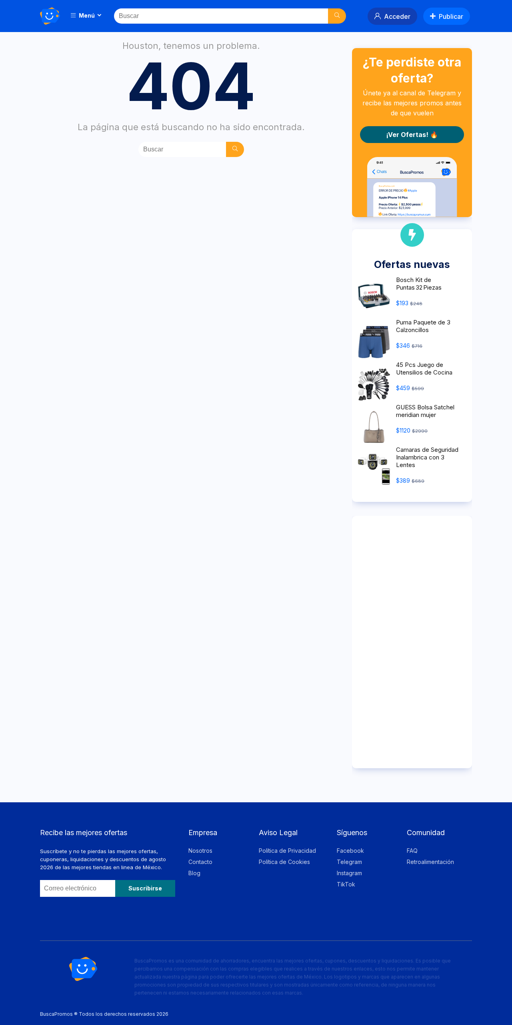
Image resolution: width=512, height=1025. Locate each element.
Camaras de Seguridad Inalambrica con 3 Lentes (427, 457)
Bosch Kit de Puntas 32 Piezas (419, 283)
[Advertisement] (412, 642)
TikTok (346, 884)
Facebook (350, 850)
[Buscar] (337, 16)
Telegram (349, 861)
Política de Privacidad (287, 850)
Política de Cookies (284, 861)
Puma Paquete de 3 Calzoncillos (423, 326)
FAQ (412, 850)
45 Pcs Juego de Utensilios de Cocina (424, 368)
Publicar (451, 16)
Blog (194, 873)
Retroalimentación (430, 861)
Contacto (200, 861)
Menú (86, 15)
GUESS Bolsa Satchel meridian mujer (425, 411)
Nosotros (200, 850)
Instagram (349, 873)
